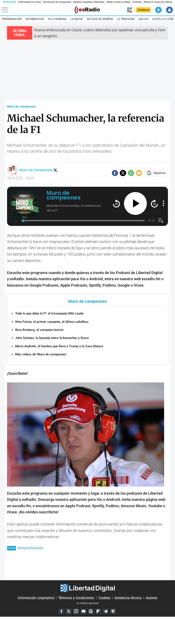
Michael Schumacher (30, 548)
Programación (12, 19)
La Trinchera (126, 19)
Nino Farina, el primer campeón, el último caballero (51, 322)
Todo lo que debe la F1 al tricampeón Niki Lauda (49, 313)
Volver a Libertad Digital (129, 10)
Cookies (104, 597)
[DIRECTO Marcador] (158, 10)
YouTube (83, 611)
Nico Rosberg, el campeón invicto (39, 330)
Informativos (35, 19)
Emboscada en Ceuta (29, 2)
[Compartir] (115, 173)
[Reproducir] (135, 203)
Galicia (144, 19)
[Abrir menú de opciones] (163, 203)
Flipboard (98, 611)
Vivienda (136, 2)
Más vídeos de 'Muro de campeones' (41, 354)
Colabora (143, 10)
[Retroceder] (116, 203)
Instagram (76, 611)
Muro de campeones (21, 106)
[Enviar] (131, 173)
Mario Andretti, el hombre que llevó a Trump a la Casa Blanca (59, 346)
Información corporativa (36, 597)
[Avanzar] (154, 203)
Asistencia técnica (128, 597)
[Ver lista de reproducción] (160, 220)
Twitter (69, 611)
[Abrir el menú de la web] (37, 10)
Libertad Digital (87, 588)
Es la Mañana (57, 19)
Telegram (106, 611)
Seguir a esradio (55, 170)
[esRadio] (87, 10)
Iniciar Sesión (169, 10)
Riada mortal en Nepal (118, 2)
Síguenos (159, 173)
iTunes (113, 611)
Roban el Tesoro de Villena (158, 2)
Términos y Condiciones (76, 597)
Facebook (61, 611)
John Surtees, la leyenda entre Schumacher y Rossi (52, 338)
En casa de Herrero (100, 19)
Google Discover (91, 611)
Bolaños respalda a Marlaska (88, 2)
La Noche (76, 19)
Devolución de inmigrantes (57, 2)
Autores (151, 597)
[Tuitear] (123, 173)
